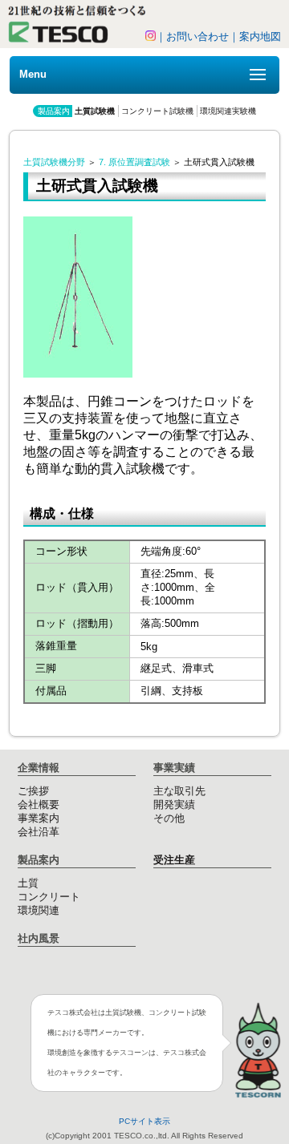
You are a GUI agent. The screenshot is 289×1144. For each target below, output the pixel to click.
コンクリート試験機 (157, 111)
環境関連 (38, 910)
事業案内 (38, 818)
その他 (169, 818)
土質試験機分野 (54, 162)
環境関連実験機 (228, 111)
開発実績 (174, 804)
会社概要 (38, 804)
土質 (28, 883)
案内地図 (260, 36)
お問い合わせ (197, 36)
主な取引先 (179, 791)
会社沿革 (38, 832)
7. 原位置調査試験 (134, 162)
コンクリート (49, 897)
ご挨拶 (33, 791)
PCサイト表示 (144, 1121)
